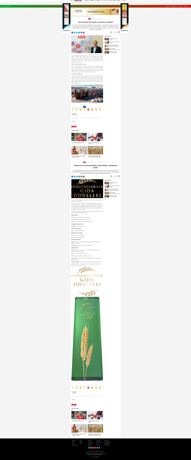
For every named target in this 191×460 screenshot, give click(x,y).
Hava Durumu (107, 440)
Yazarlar (180, 6)
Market (73, 442)
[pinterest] (84, 32)
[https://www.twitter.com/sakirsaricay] (91, 448)
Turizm (73, 443)
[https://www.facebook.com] (95, 448)
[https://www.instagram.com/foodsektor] (93, 448)
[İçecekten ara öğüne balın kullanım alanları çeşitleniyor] (79, 150)
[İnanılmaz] (96, 108)
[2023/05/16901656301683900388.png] (87, 338)
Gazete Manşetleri (107, 442)
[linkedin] (81, 32)
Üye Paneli (187, 6)
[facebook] (72, 32)
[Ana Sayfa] (71, 16)
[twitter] (74, 32)
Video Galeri (168, 6)
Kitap (80, 440)
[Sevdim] (80, 108)
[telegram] (79, 32)
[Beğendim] (72, 108)
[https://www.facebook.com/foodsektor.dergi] (88, 448)
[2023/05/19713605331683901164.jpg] (87, 93)
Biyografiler (89, 445)
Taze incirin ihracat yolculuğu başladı (93, 143)
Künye (89, 451)
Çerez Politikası (96, 451)
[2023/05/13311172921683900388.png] (87, 281)
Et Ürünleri (73, 440)
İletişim (92, 451)
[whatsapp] (77, 32)
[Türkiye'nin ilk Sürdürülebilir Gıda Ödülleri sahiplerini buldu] (87, 188)
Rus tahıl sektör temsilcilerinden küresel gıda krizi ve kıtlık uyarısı (94, 156)
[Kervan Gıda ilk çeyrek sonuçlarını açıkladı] (87, 44)
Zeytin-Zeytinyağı (75, 445)
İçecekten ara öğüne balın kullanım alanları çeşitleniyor (78, 156)
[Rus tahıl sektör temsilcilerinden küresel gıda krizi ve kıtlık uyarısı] (95, 150)
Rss (87, 451)
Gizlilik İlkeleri (102, 451)
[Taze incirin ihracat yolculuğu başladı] (95, 137)
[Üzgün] (100, 108)
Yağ (80, 443)
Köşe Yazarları (90, 443)
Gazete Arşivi (98, 445)
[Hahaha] (92, 108)
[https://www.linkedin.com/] (97, 448)
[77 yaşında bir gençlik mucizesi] (79, 137)
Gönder (74, 126)
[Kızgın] (88, 108)
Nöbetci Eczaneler (107, 443)
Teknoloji (81, 442)
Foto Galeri (175, 6)
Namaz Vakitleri (107, 445)
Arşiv (97, 443)
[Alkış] (76, 108)
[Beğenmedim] (84, 108)
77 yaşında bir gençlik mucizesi (78, 142)
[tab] (74, 114)
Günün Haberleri (98, 442)
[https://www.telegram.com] (99, 448)
